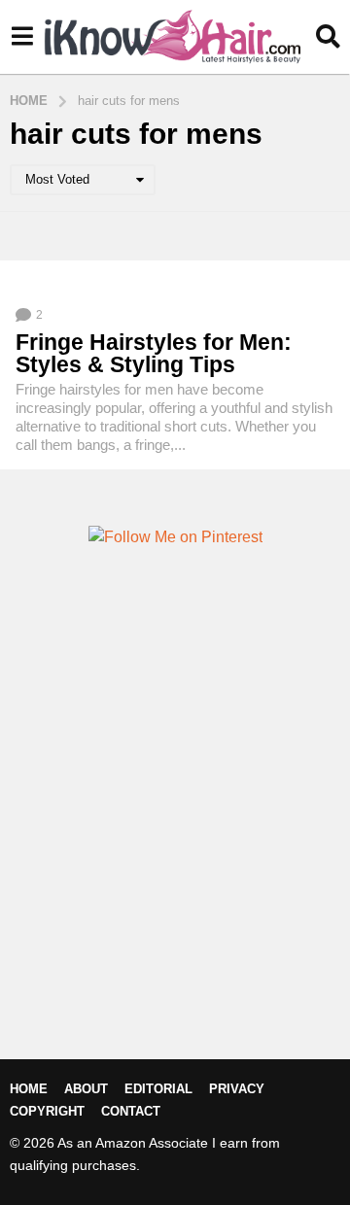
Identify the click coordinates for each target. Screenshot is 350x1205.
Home (29, 1089)
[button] (22, 36)
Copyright (47, 1111)
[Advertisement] (175, 836)
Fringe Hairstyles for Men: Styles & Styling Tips (154, 353)
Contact (130, 1111)
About (86, 1089)
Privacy (236, 1089)
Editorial (158, 1089)
